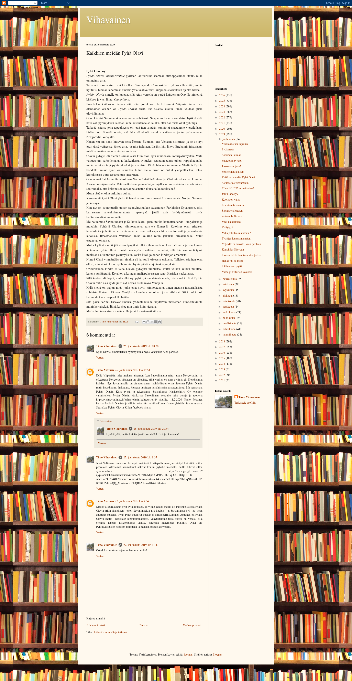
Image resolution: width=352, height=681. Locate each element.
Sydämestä (228, 149)
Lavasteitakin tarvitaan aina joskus (241, 255)
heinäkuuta (229, 301)
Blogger (217, 654)
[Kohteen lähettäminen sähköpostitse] (144, 322)
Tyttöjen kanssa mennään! (237, 238)
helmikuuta (229, 329)
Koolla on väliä (231, 199)
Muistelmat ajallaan (233, 171)
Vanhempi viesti (192, 625)
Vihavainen (108, 19)
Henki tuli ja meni (232, 261)
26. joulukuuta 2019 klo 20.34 (151, 428)
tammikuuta (230, 334)
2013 (222, 369)
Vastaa (99, 357)
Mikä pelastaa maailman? (236, 233)
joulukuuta (229, 139)
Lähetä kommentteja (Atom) (110, 632)
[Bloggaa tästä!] (148, 322)
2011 (222, 380)
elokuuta (228, 295)
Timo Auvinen (105, 370)
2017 (222, 347)
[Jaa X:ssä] (152, 322)
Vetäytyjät (227, 227)
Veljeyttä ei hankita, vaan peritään (241, 244)
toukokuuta (229, 312)
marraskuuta (230, 279)
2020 (222, 128)
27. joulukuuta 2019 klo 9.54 (132, 501)
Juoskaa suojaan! (231, 166)
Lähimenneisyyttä (232, 266)
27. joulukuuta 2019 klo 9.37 (140, 457)
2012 (222, 375)
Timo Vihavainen (106, 346)
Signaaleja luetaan (232, 210)
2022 (222, 117)
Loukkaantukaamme (233, 205)
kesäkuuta (229, 306)
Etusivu (144, 625)
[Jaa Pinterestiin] (159, 322)
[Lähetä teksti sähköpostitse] (137, 321)
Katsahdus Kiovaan (233, 249)
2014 (222, 363)
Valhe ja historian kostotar (237, 272)
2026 (222, 95)
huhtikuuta (229, 318)
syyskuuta (229, 290)
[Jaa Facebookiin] (156, 322)
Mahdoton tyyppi (232, 160)
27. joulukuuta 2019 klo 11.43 (140, 545)
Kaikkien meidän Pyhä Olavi (238, 177)
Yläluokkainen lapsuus (235, 144)
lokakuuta (229, 284)
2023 (222, 112)
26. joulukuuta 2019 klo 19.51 (132, 370)
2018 (222, 341)
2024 (222, 106)
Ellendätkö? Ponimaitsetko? (238, 188)
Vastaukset (106, 421)
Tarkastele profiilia (245, 402)
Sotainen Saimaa (231, 155)
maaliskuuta (230, 323)
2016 (222, 352)
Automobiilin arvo (232, 216)
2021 (222, 123)
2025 (222, 101)
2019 (222, 134)
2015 (222, 358)
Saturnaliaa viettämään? (235, 183)
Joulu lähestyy (230, 194)
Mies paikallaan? (231, 222)
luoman (188, 654)
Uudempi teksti (96, 625)
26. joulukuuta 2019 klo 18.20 (140, 346)
